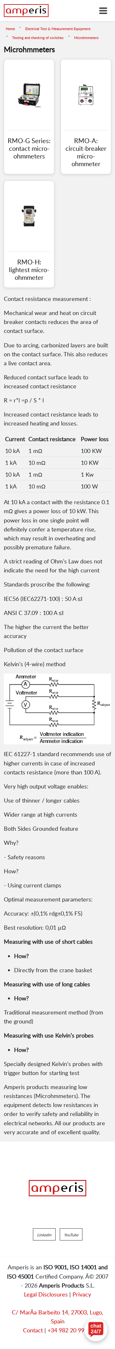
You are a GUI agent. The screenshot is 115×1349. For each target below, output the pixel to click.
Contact (33, 1330)
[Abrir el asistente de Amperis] (95, 1329)
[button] (44, 1234)
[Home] (26, 11)
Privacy (82, 1294)
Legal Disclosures (46, 1294)
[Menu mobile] (103, 11)
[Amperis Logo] (57, 1188)
